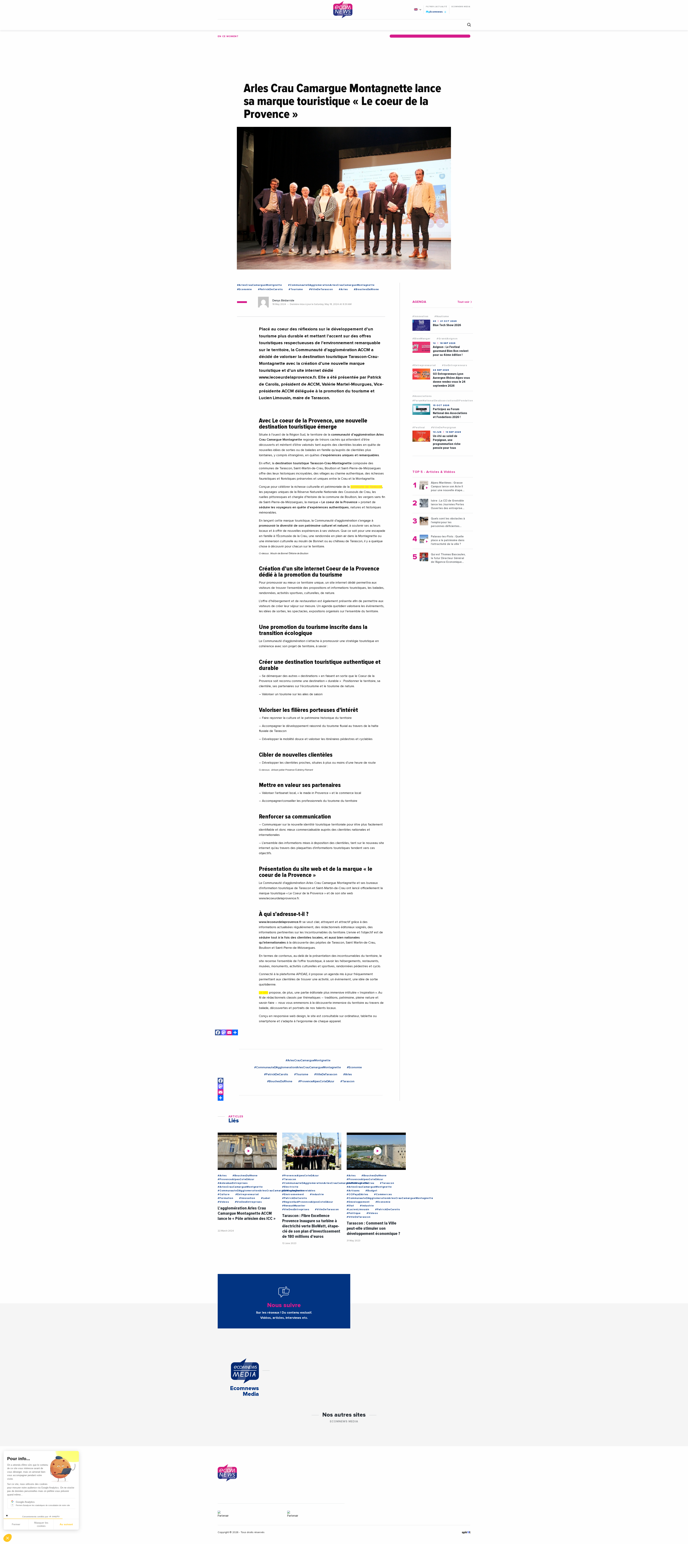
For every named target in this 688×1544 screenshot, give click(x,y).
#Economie (244, 289)
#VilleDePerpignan (443, 427)
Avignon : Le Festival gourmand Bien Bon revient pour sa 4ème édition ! (451, 351)
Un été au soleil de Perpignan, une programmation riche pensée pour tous (446, 442)
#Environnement (293, 1194)
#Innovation (420, 316)
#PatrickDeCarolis (270, 289)
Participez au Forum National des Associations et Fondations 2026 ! (450, 413)
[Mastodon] (223, 1033)
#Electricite (290, 1187)
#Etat (350, 1205)
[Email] (229, 1033)
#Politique (354, 1213)
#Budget (371, 1190)
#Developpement (358, 1202)
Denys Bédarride (283, 300)
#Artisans (353, 1190)
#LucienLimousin (358, 1209)
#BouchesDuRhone (366, 289)
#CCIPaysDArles (357, 1194)
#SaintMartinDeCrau (360, 1183)
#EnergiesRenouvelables (298, 1190)
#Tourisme (296, 289)
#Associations (421, 396)
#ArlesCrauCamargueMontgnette (259, 285)
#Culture (224, 1194)
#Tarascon (347, 1081)
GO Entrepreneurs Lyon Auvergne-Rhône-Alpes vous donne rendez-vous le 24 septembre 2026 (451, 380)
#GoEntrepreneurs (454, 365)
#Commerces (383, 1194)
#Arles (343, 289)
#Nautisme (441, 316)
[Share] (220, 1098)
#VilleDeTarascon (321, 289)
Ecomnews (434, 11)
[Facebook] (218, 1033)
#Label (265, 1198)
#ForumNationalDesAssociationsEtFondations (443, 400)
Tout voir (463, 301)
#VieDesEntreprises (248, 1202)
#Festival (418, 427)
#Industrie (317, 1194)
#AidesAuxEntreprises (233, 1183)
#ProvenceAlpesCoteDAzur (316, 1081)
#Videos (223, 1202)
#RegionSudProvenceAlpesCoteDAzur (307, 1202)
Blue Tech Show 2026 (447, 325)
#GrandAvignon (447, 338)
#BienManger (421, 338)
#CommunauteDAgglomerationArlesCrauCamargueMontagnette (331, 285)
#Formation (225, 1198)
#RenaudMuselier (293, 1205)
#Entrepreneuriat (424, 365)
